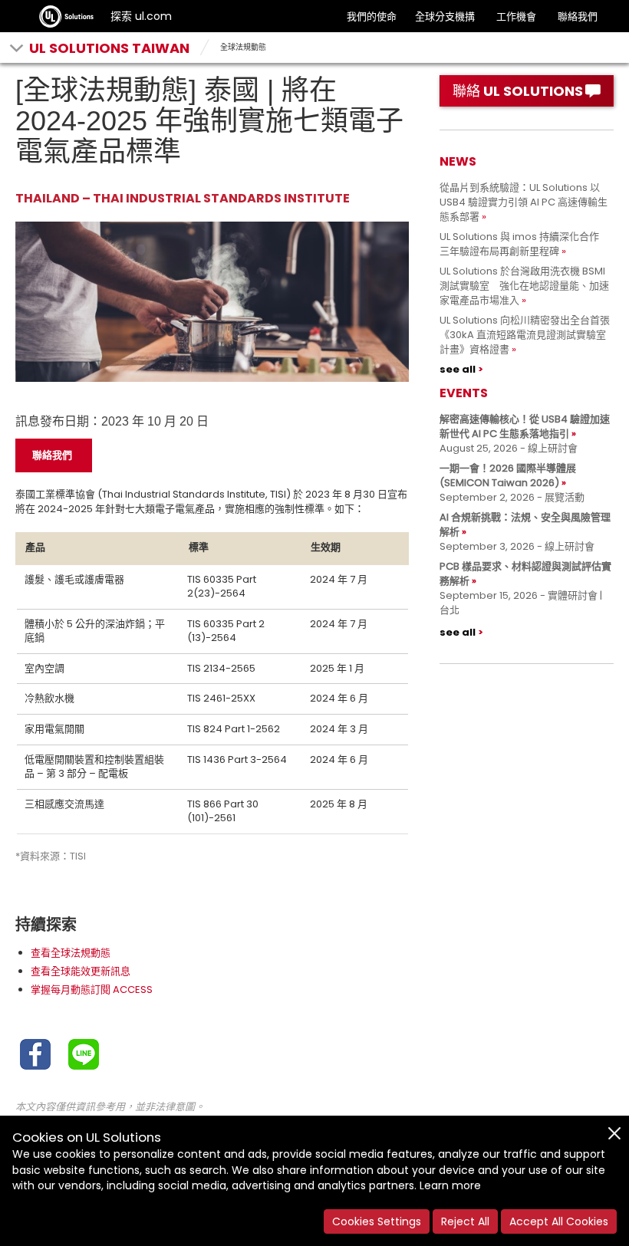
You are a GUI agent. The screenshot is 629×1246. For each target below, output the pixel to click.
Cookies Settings (376, 1221)
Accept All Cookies (558, 1221)
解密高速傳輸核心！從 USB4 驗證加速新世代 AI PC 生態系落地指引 (525, 426)
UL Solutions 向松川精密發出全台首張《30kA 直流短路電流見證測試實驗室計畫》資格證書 (525, 335)
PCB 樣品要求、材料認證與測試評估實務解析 (525, 573)
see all (458, 369)
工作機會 (516, 16)
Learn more (450, 1185)
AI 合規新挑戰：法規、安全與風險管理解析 (525, 524)
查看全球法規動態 (70, 952)
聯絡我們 (578, 16)
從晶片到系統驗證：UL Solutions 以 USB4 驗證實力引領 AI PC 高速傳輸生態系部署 (524, 202)
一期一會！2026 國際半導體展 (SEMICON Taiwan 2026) (508, 475)
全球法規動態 (243, 47)
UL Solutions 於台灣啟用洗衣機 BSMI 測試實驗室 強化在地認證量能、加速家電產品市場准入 (524, 285)
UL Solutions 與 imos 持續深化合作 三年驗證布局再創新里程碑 (524, 243)
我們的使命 (372, 16)
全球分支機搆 (445, 16)
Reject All (465, 1221)
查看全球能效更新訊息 (80, 971)
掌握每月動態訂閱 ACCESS (92, 989)
